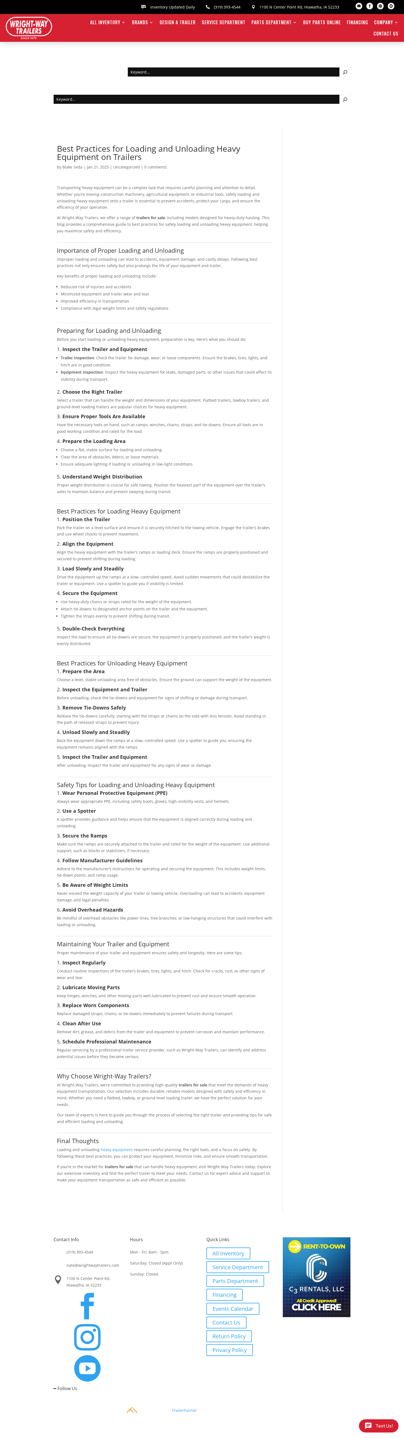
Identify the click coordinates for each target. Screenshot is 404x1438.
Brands (140, 22)
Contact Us (386, 33)
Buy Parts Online (322, 22)
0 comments (155, 167)
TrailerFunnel (184, 1410)
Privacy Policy (229, 1350)
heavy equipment (117, 1149)
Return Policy (229, 1336)
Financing (357, 22)
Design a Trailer (178, 22)
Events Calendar (232, 1308)
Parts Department (271, 22)
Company (383, 22)
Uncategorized (126, 167)
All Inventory (105, 22)
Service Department (223, 22)
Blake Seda (72, 167)
